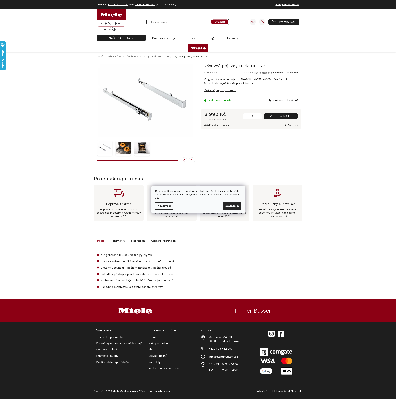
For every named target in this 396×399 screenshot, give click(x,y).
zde (157, 197)
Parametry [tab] (118, 240)
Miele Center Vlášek (281, 334)
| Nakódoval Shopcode (288, 391)
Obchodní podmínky (109, 337)
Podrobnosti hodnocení (285, 72)
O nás (152, 337)
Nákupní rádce (158, 343)
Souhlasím (232, 205)
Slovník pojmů (157, 355)
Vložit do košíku (280, 116)
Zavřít (286, 127)
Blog (151, 349)
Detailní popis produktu (220, 90)
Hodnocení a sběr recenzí (165, 368)
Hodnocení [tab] (138, 240)
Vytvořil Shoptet (265, 391)
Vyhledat (219, 22)
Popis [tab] (101, 240)
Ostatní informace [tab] (163, 240)
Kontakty (154, 362)
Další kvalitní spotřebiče (112, 362)
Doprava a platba (107, 349)
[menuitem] (121, 38)
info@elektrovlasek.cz (223, 356)
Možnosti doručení (285, 100)
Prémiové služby (107, 355)
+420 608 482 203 (220, 348)
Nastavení (164, 205)
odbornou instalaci (270, 212)
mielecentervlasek (271, 332)
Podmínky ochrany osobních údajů (119, 343)
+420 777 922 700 (145, 4)
